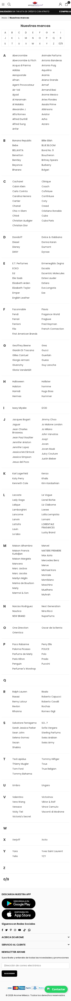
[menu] (3, 4)
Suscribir (9, 973)
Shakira (16, 747)
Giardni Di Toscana (23, 350)
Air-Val (16, 89)
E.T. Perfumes (20, 263)
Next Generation (51, 606)
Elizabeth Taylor (21, 288)
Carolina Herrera (21, 196)
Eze (43, 292)
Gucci (45, 350)
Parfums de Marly (22, 654)
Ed (13, 273)
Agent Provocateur (23, 85)
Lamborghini (19, 509)
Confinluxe (48, 196)
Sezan (15, 742)
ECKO (15, 268)
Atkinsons (47, 109)
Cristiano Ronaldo (52, 211)
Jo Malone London (52, 424)
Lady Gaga (18, 500)
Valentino (17, 797)
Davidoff (17, 237)
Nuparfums (48, 616)
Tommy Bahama (22, 773)
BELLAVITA (17, 150)
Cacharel (17, 181)
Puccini (46, 663)
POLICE (45, 649)
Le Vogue (47, 495)
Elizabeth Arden (21, 283)
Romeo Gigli (48, 711)
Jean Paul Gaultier (22, 437)
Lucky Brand (48, 532)
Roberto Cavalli (50, 701)
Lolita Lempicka (50, 514)
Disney (16, 247)
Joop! (45, 439)
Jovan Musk (48, 449)
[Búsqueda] (9, 4)
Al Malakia (18, 104)
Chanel (16, 206)
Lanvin (16, 519)
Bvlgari (45, 169)
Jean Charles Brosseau (19, 431)
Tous (44, 763)
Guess (45, 360)
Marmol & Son (20, 593)
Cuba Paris (48, 220)
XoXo (45, 839)
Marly (15, 588)
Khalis (45, 478)
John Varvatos (50, 434)
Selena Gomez (20, 737)
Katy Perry (18, 478)
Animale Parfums (51, 55)
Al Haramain (19, 99)
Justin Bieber (49, 458)
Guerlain (46, 355)
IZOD (44, 408)
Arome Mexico (50, 94)
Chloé (15, 215)
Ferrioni (16, 324)
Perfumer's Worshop (24, 668)
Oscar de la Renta (52, 627)
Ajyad (15, 94)
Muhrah (46, 594)
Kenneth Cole (20, 483)
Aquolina (47, 70)
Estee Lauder (49, 278)
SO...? (45, 723)
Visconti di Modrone (53, 811)
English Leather (21, 297)
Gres (44, 345)
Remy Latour (19, 701)
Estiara (45, 283)
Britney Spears (50, 160)
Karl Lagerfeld (20, 473)
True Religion (49, 768)
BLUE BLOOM (48, 145)
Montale (46, 575)
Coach (45, 186)
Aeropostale (19, 75)
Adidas (16, 70)
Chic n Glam (19, 211)
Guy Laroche (49, 365)
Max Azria (47, 555)
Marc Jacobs (19, 573)
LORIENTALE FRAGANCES (48, 526)
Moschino (47, 584)
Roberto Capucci (51, 696)
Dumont (46, 247)
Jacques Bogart (21, 419)
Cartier (16, 201)
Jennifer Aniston (21, 442)
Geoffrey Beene (21, 345)
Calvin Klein (18, 186)
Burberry (46, 165)
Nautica (16, 611)
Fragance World (51, 314)
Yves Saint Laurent (52, 851)
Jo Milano (47, 429)
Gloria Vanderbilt (21, 370)
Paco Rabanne (20, 644)
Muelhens (47, 589)
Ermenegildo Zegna (53, 263)
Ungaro (46, 785)
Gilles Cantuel (20, 355)
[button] (66, 4)
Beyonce (17, 165)
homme (46, 386)
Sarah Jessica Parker (24, 727)
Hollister (46, 381)
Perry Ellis (47, 644)
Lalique (16, 504)
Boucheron (48, 155)
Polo (44, 654)
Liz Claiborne (49, 504)
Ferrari (15, 319)
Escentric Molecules (53, 273)
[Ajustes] (60, 4)
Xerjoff (16, 839)
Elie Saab (17, 278)
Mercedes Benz (50, 560)
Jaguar (16, 424)
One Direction (20, 627)
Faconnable (19, 309)
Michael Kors (49, 570)
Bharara (16, 169)
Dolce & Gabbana (52, 237)
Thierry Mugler (20, 763)
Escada (46, 268)
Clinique (46, 181)
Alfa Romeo (19, 114)
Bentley (16, 160)
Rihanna (17, 711)
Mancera (17, 563)
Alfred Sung (19, 124)
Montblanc (48, 580)
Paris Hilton (18, 659)
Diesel (15, 242)
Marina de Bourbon (23, 583)
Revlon (16, 706)
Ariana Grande (50, 80)
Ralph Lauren (19, 691)
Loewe (45, 509)
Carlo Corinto (20, 191)
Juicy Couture (50, 453)
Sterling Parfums (51, 732)
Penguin (17, 663)
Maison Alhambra (22, 545)
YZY (44, 856)
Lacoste (16, 495)
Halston (16, 386)
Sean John (18, 732)
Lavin (15, 529)
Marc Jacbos (19, 568)
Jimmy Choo (49, 419)
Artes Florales (49, 99)
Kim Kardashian (50, 483)
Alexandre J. (19, 109)
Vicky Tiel (17, 811)
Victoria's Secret (21, 816)
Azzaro (45, 124)
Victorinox (47, 797)
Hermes (16, 396)
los (39, 995)
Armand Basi (49, 89)
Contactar (58, 989)
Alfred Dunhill (19, 119)
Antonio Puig (49, 65)
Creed (45, 206)
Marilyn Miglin (20, 578)
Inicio (4, 18)
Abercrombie (19, 55)
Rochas (46, 706)
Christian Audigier (22, 220)
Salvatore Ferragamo (24, 723)
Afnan (15, 80)
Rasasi (15, 696)
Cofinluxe (47, 191)
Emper (16, 292)
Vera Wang (18, 801)
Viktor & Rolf (48, 801)
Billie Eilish (47, 140)
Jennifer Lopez (20, 447)
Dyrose (46, 252)
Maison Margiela (21, 558)
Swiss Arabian (49, 737)
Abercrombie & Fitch (24, 60)
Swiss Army (48, 742)
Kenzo (45, 473)
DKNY (15, 252)
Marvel (45, 545)
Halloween (18, 381)
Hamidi (16, 391)
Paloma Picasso (21, 649)
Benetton (17, 155)
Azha (44, 119)
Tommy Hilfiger (50, 759)
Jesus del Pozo (20, 462)
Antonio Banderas (52, 60)
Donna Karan (49, 242)
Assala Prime (49, 104)
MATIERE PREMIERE (51, 550)
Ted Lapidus (19, 759)
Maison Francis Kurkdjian (20, 552)
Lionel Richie (48, 500)
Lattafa (16, 524)
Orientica (17, 632)
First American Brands (24, 333)
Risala (45, 691)
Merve (45, 565)
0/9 (61, 43)
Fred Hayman (49, 324)
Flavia (45, 309)
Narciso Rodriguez (22, 606)
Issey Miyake (19, 408)
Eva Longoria (49, 288)
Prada (45, 659)
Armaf (45, 85)
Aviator (46, 114)
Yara (15, 851)
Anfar (15, 128)
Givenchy (17, 365)
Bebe (15, 145)
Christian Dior (20, 225)
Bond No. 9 (48, 150)
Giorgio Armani (20, 360)
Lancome (17, 514)
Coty (44, 201)
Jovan (45, 444)
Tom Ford (17, 768)
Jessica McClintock (23, 452)
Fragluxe (46, 319)
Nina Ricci (47, 611)
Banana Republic (22, 140)
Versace (17, 806)
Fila (14, 328)
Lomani (46, 519)
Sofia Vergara (49, 727)
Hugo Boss (47, 391)
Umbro (16, 785)
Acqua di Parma (21, 65)
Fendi (15, 314)
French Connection (53, 328)
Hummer (47, 396)
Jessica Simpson (21, 457)
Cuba (45, 215)
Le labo (16, 534)
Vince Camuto (50, 806)
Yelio (15, 856)
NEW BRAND (18, 616)
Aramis (46, 75)
